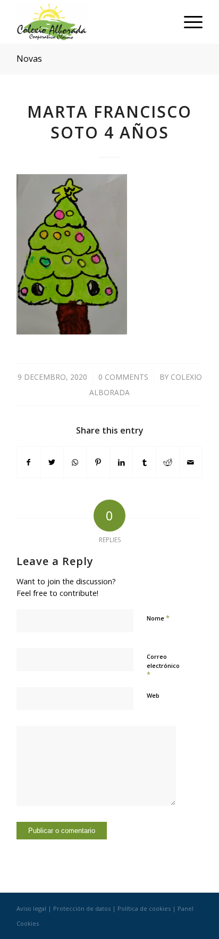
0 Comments (123, 377)
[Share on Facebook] (28, 462)
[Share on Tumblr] (144, 462)
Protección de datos (82, 908)
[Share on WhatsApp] (75, 462)
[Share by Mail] (191, 462)
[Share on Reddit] (167, 462)
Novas (29, 58)
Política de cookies (144, 908)
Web (153, 695)
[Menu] (188, 22)
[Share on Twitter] (51, 462)
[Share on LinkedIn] (121, 462)
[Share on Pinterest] (98, 462)
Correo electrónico (163, 665)
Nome (158, 618)
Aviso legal (31, 908)
